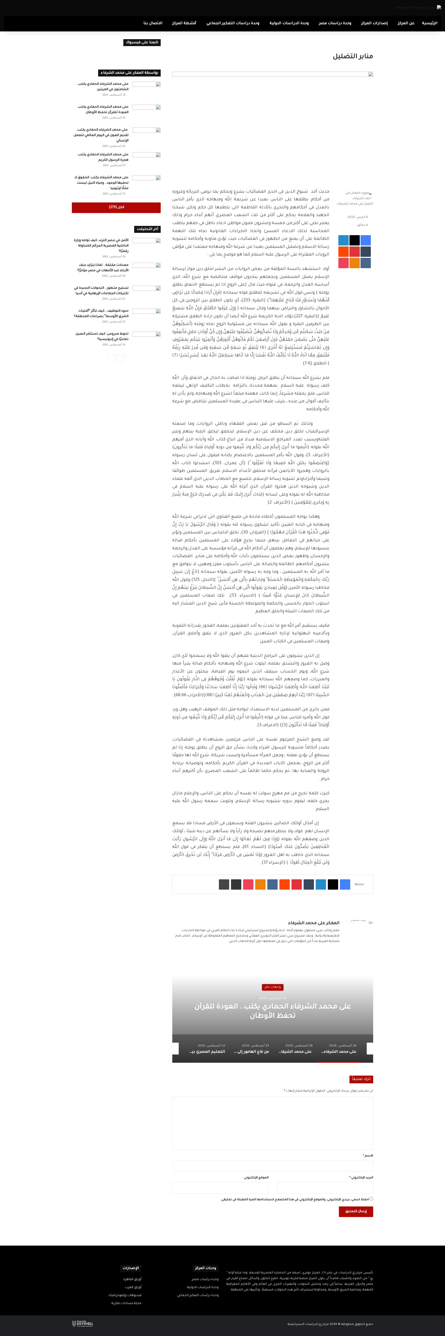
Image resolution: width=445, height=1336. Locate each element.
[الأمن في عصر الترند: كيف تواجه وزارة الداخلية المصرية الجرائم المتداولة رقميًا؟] (146, 247)
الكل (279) (116, 207)
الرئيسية (430, 24)
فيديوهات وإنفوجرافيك (124, 1295)
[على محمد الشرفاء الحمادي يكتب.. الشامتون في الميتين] (146, 91)
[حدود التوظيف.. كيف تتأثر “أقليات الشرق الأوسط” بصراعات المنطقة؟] (146, 318)
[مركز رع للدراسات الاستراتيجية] (418, 8)
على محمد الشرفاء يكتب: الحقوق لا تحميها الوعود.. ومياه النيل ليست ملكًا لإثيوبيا (102, 183)
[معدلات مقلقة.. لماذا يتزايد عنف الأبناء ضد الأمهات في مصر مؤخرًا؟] (146, 272)
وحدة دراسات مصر (335, 24)
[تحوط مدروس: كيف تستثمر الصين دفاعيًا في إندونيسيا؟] (146, 341)
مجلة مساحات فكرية (126, 1303)
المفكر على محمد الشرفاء (355, 204)
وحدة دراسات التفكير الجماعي (233, 24)
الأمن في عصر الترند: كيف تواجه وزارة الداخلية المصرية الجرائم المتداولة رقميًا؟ (101, 246)
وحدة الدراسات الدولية (289, 24)
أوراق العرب (133, 1287)
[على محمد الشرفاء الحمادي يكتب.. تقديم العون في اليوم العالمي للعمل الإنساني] (146, 137)
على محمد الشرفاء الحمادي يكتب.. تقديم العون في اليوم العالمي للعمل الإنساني (101, 135)
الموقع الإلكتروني (256, 1178)
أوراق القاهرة (132, 1279)
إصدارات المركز (375, 24)
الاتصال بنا (152, 24)
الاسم (368, 1156)
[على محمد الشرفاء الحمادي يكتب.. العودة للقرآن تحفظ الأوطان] (146, 114)
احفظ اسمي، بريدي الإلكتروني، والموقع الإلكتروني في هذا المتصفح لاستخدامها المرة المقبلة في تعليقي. (295, 1200)
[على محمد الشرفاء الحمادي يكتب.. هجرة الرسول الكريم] (146, 162)
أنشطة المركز (184, 24)
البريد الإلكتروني (361, 1178)
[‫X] (303, 1300)
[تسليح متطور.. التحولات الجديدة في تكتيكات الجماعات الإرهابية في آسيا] (146, 295)
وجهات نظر (273, 987)
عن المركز (406, 24)
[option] (272, 1011)
